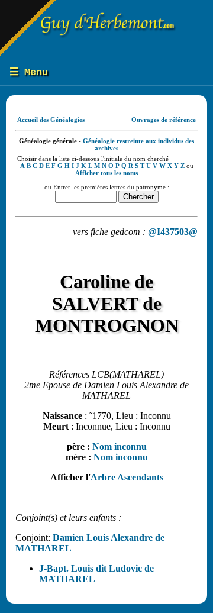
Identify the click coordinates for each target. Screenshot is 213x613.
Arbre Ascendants (127, 477)
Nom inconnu (119, 446)
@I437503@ (173, 232)
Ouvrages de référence (163, 119)
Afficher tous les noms (106, 172)
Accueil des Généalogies (51, 119)
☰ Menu (28, 72)
